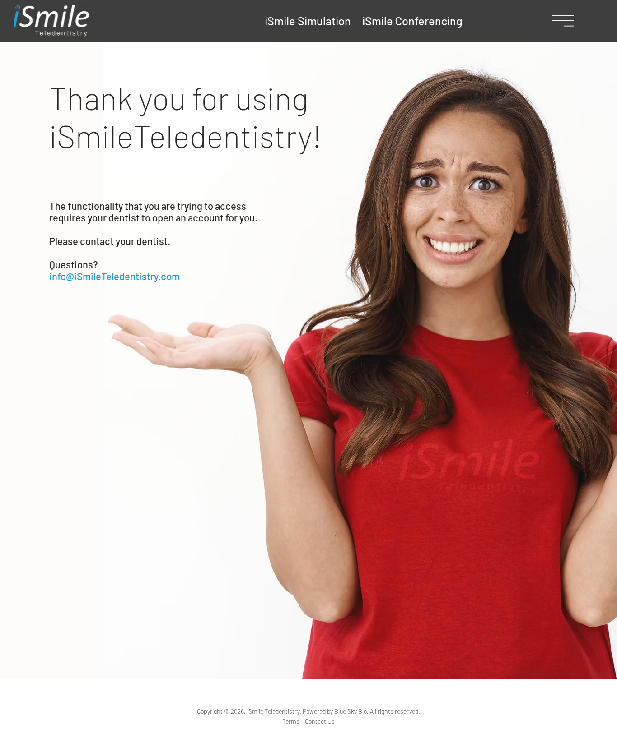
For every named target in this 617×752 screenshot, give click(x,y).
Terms (290, 721)
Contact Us (320, 721)
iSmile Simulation (308, 21)
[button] (563, 20)
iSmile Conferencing (411, 21)
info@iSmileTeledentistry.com (114, 276)
